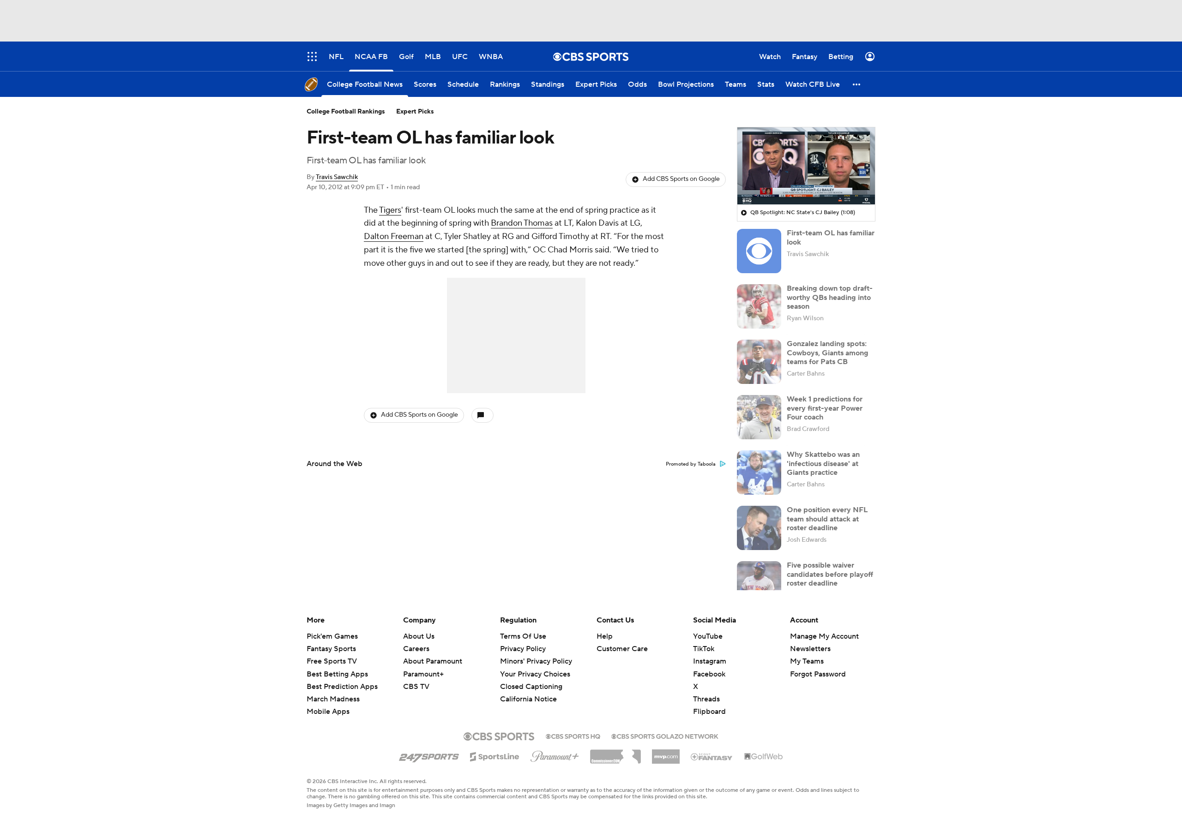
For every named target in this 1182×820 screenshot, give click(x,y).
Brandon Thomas (522, 223)
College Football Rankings (346, 112)
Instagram (709, 661)
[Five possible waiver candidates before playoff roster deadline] (759, 583)
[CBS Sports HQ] (573, 735)
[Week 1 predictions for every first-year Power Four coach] (759, 417)
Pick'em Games (332, 636)
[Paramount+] (555, 754)
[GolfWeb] (763, 756)
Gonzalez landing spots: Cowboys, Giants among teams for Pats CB (827, 352)
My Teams (807, 661)
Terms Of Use (523, 636)
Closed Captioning (531, 686)
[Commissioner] (615, 753)
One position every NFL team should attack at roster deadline (827, 518)
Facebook (709, 674)
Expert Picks (415, 112)
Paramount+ (423, 674)
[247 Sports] (429, 755)
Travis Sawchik (337, 177)
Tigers (390, 210)
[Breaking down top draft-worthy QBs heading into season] (759, 306)
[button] (856, 84)
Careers (416, 648)
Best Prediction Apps (342, 686)
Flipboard (709, 711)
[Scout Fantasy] (712, 756)
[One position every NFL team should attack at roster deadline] (759, 528)
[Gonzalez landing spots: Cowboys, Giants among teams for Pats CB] (759, 362)
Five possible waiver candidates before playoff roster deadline (830, 574)
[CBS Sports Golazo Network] (664, 735)
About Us (418, 636)
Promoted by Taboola (691, 464)
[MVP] (666, 753)
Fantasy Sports (331, 648)
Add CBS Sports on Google (681, 179)
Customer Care (622, 648)
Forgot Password (818, 674)
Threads (706, 699)
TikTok (703, 648)
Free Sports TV (332, 661)
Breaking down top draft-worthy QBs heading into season (830, 297)
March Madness (333, 699)
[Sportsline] (494, 755)
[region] (806, 166)
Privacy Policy (523, 648)
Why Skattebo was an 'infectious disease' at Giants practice (823, 463)
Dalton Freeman (393, 236)
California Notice (528, 699)
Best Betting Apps (337, 674)
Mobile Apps (328, 711)
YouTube (708, 636)
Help (605, 636)
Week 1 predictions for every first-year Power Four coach (824, 408)
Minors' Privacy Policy (536, 661)
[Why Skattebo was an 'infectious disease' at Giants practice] (759, 472)
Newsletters (810, 648)
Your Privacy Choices (535, 674)
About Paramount (432, 661)
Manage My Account (824, 636)
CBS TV (416, 686)
